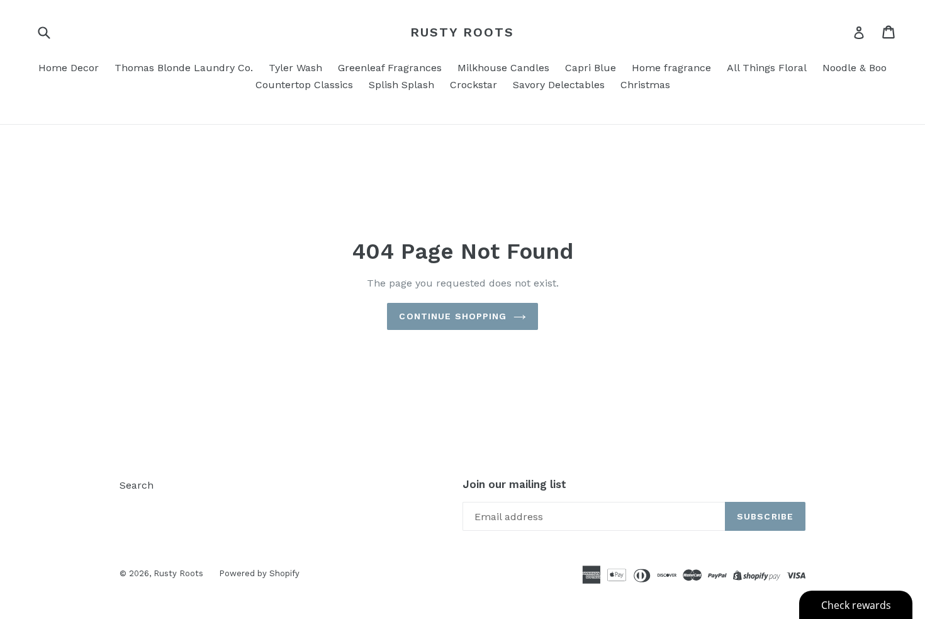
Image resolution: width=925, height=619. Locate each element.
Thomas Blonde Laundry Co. (184, 68)
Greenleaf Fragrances (390, 68)
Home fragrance (671, 68)
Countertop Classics (304, 85)
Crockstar (473, 85)
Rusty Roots (462, 32)
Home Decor (68, 68)
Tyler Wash (295, 68)
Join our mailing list (514, 484)
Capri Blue (590, 68)
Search (137, 485)
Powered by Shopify (259, 573)
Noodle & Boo (854, 68)
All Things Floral (767, 68)
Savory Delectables (559, 85)
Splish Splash (401, 85)
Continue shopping (453, 316)
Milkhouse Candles (503, 68)
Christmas (645, 85)
